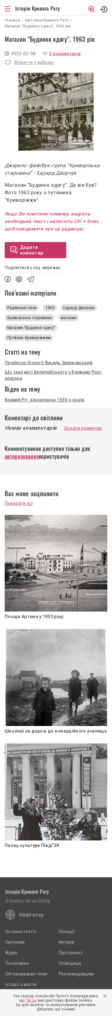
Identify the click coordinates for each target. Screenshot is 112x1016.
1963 (49, 308)
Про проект (70, 952)
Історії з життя (21, 984)
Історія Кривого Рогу (37, 8)
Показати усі (19, 503)
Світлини (15, 942)
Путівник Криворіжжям (29, 338)
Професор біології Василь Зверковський (48, 362)
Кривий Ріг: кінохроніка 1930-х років (44, 399)
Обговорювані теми (26, 973)
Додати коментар (83, 428)
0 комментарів (65, 53)
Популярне (17, 963)
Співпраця (69, 963)
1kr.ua (31, 1000)
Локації (66, 931)
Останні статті (20, 931)
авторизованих (22, 456)
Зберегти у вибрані (33, 62)
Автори (66, 942)
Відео (11, 952)
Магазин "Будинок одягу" (31, 328)
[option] (56, 112)
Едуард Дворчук (78, 308)
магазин (68, 318)
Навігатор (31, 915)
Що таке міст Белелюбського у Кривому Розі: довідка (53, 375)
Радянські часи (21, 308)
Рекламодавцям (76, 973)
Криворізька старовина (29, 318)
